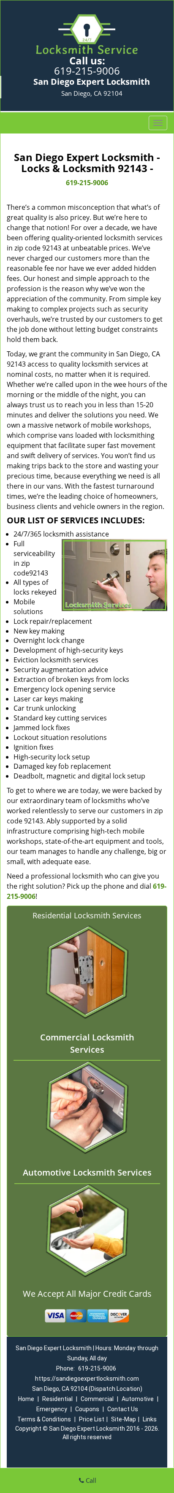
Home (26, 1399)
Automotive (138, 1399)
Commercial (97, 1399)
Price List (91, 1419)
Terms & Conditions (44, 1419)
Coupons (87, 1409)
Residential (57, 1399)
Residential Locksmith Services (87, 915)
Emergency (51, 1409)
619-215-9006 (87, 71)
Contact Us (122, 1409)
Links (150, 1419)
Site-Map (123, 1419)
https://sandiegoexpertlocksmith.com (87, 1378)
